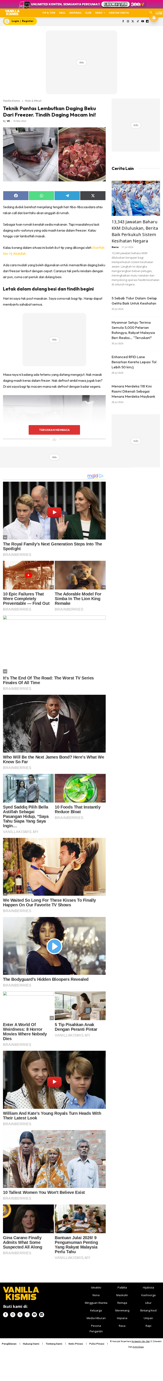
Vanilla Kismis (11, 100)
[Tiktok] (137, 21)
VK (8, 120)
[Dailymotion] (147, 21)
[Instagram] (128, 21)
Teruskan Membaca (54, 429)
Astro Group (138, 1347)
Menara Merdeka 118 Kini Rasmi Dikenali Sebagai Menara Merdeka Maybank (133, 391)
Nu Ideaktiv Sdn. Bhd (141, 1341)
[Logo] (12, 13)
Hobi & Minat (33, 100)
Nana (115, 247)
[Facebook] (123, 21)
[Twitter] (133, 21)
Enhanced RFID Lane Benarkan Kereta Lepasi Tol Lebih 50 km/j (134, 362)
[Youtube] (142, 21)
